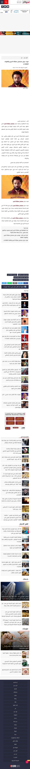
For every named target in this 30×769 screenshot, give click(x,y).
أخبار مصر (15, 686)
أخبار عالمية (15, 705)
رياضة (15, 699)
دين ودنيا (15, 721)
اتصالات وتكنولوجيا (15, 738)
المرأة (15, 731)
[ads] (15, 11)
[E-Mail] (15, 283)
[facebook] (2, 6)
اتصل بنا (15, 757)
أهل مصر (15, 751)
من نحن (15, 754)
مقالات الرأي (15, 741)
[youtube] (8, 6)
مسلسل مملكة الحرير (9, 124)
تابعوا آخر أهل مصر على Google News (14, 287)
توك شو (15, 712)
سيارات (15, 725)
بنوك (15, 702)
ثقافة (15, 744)
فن (15, 708)
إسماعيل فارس (21, 121)
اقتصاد (15, 689)
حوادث (15, 695)
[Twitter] (20, 283)
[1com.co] (15, 766)
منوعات (15, 728)
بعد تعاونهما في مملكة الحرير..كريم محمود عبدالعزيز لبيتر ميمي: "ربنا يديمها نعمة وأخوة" (15, 231)
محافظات (15, 692)
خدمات (15, 718)
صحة (15, 734)
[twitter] (5, 6)
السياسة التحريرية (15, 761)
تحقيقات (15, 715)
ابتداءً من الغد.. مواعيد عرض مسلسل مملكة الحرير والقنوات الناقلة (16, 236)
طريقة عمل (15, 748)
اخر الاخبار (15, 682)
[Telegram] (4, 283)
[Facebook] (25, 283)
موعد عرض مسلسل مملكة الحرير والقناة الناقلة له (16, 240)
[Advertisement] (15, 104)
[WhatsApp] (9, 283)
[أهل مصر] (26, 2)
